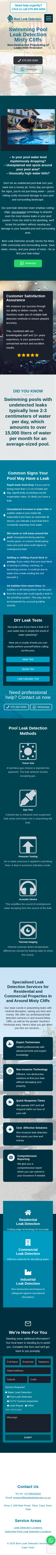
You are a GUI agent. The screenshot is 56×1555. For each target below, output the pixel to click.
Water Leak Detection (20, 1392)
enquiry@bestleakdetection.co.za (32, 1497)
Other (30, 1405)
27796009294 (33, 1493)
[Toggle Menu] (48, 18)
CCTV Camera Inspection (24, 1401)
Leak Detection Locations (28, 1527)
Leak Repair (16, 1405)
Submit (28, 1437)
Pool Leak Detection (21, 1396)
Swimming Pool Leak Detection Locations (28, 1531)
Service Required (15, 1387)
